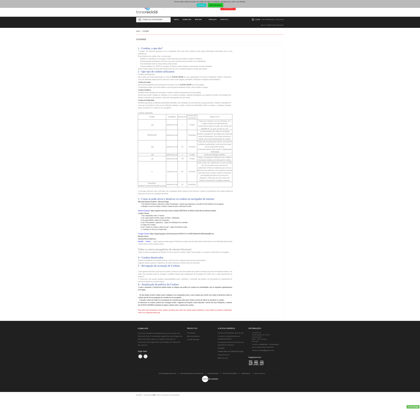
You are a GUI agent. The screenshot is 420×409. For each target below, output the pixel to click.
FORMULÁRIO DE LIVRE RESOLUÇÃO (231, 351)
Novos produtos (193, 336)
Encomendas (213, 373)
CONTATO (224, 19)
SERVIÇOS (213, 19)
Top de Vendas (193, 339)
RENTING (198, 19)
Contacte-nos (223, 355)
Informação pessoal (167, 373)
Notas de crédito (230, 373)
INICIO (176, 19)
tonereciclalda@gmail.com (263, 350)
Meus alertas (260, 373)
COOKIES (221, 348)
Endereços (246, 373)
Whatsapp (414, 407)
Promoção (191, 333)
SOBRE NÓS (186, 19)
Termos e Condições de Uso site (230, 333)
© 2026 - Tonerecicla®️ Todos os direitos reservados (158, 395)
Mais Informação (215, 5)
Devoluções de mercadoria (191, 373)
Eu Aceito (201, 5)
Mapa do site (223, 358)
